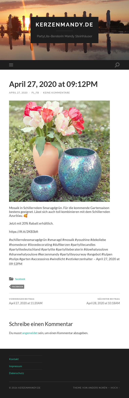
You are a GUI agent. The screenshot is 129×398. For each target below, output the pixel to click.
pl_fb (35, 92)
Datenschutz (16, 373)
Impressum (15, 366)
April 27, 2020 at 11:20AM (25, 301)
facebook (20, 278)
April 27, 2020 (18, 92)
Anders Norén (97, 387)
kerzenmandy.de (64, 24)
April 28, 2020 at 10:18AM (103, 301)
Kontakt (14, 359)
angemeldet (30, 333)
